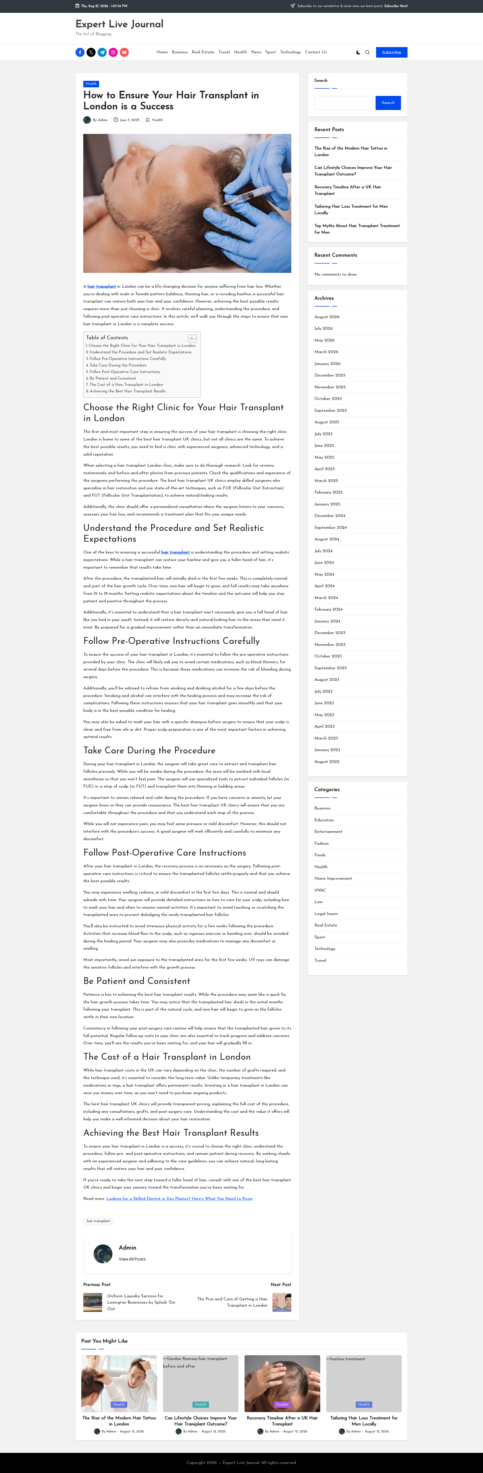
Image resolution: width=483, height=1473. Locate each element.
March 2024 (326, 598)
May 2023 (324, 715)
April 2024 (324, 586)
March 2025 (326, 481)
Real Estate (325, 925)
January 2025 (327, 504)
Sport (319, 937)
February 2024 (328, 609)
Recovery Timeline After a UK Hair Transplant (347, 190)
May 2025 (324, 457)
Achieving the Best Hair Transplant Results (128, 391)
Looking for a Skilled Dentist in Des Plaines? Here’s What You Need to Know (179, 1199)
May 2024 (324, 574)
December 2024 (329, 516)
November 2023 (330, 645)
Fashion (321, 843)
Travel (320, 961)
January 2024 (327, 621)
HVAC (320, 890)
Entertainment (328, 832)
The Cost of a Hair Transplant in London (126, 385)
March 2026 (326, 352)
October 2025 (328, 399)
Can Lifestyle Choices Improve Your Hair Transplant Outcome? (353, 171)
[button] (392, 52)
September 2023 (330, 668)
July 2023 (323, 691)
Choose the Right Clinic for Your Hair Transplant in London (142, 346)
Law (318, 902)
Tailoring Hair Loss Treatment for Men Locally (351, 209)
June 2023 (324, 703)
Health (91, 84)
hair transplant (98, 1221)
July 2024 (323, 551)
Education (324, 820)
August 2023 (326, 680)
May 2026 (324, 340)
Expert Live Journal (119, 25)
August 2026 (327, 317)
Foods (320, 855)
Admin (127, 1248)
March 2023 (326, 738)
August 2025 (326, 422)
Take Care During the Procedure (118, 365)
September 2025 (330, 411)
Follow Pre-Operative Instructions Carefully (128, 359)
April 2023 (324, 726)
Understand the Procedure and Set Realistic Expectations (140, 352)
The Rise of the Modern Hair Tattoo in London (350, 151)
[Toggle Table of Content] (189, 338)
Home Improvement (333, 878)
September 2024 (330, 528)
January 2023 (327, 750)
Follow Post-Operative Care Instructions (125, 372)
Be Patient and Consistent (113, 379)
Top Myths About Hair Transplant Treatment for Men (357, 229)
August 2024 (326, 539)
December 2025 (329, 375)
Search (321, 81)
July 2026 (323, 328)
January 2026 (327, 364)
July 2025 (323, 434)
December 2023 (329, 633)
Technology (324, 949)
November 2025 (330, 387)
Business (322, 808)
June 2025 (324, 446)
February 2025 (328, 492)
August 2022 (327, 762)
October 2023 (328, 656)
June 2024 (324, 563)
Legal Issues (326, 914)
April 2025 (324, 469)
